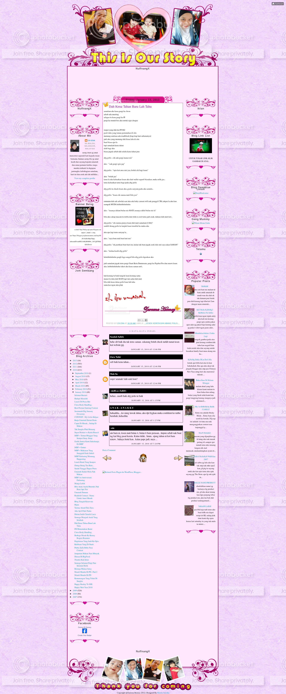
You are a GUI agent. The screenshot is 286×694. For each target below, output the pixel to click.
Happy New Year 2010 (83, 587)
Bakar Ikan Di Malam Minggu (204, 381)
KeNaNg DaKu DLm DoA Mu (200, 359)
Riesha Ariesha (163, 693)
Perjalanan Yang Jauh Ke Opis (86, 541)
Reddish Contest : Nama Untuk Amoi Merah (84, 497)
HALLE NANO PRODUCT (204, 482)
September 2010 (82, 373)
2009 (75, 590)
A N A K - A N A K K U (122, 407)
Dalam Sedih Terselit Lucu (85, 514)
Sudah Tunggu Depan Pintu (85, 468)
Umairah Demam (81, 492)
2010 (75, 369)
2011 (75, 366)
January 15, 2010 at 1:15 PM (146, 400)
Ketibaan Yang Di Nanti (84, 544)
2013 (75, 360)
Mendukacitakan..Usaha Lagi (204, 334)
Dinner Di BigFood (82, 556)
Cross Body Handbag (83, 404)
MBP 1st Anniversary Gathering (83, 478)
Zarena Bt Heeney (84, 627)
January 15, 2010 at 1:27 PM (146, 420)
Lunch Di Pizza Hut (82, 401)
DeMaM (204, 286)
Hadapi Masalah (81, 398)
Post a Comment (109, 450)
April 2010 (79, 382)
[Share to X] (142, 320)
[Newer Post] (106, 461)
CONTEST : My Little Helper (86, 417)
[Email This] (139, 320)
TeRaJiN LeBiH (204, 506)
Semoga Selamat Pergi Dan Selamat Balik (85, 564)
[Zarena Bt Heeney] (84, 632)
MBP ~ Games (80, 447)
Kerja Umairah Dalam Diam (85, 420)
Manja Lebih (79, 483)
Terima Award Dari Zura (84, 507)
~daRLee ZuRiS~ (118, 390)
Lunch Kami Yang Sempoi (85, 462)
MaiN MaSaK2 (205, 432)
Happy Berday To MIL (83, 584)
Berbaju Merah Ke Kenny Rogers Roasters (84, 536)
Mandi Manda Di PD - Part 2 (85, 572)
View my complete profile (84, 178)
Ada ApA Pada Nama (82, 511)
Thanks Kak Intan (81, 559)
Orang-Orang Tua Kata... (84, 465)
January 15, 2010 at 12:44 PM (146, 383)
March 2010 (80, 385)
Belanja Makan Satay (83, 568)
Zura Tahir (115, 356)
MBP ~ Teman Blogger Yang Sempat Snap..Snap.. (86, 437)
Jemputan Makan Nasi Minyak (86, 553)
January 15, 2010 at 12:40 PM (146, 366)
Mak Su (114, 374)
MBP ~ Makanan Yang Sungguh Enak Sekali (84, 451)
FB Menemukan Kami (83, 529)
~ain (112, 428)
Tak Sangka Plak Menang (84, 429)
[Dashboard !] (278, 4)
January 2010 (81, 392)
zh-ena (91, 140)
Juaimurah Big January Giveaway (83, 412)
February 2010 (81, 389)
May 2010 (79, 379)
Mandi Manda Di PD (82, 575)
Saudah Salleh (117, 336)
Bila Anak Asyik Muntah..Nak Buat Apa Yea (86, 488)
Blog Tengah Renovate (83, 501)
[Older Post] (178, 461)
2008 (75, 593)
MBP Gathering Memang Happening (84, 457)
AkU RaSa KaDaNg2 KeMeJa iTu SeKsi (204, 311)
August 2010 (80, 376)
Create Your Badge (84, 635)
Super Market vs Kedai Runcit (86, 432)
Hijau (76, 504)
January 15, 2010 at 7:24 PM (146, 443)
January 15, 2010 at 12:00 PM (146, 349)
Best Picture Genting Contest (86, 408)
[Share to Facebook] (146, 320)
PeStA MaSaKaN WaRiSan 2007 (204, 458)
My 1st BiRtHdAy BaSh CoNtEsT (204, 408)
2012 (75, 363)
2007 (75, 596)
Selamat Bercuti (80, 395)
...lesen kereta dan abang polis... (161, 323)
